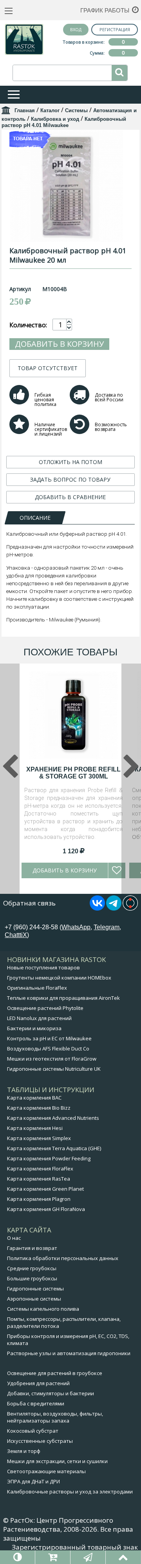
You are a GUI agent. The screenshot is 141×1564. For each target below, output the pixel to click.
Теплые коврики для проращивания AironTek (63, 997)
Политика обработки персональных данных (62, 1258)
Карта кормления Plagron (38, 1198)
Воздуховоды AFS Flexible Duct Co (48, 1048)
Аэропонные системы (34, 1298)
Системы (76, 110)
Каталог (50, 110)
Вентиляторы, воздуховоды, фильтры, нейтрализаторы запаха (55, 1417)
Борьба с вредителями (35, 1403)
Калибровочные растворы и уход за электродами (70, 1491)
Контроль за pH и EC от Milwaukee (49, 1038)
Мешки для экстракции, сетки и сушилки (57, 1461)
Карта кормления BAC (34, 1097)
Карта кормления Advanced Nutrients (53, 1117)
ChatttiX (16, 935)
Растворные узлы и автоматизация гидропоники (68, 1353)
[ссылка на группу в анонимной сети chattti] (130, 908)
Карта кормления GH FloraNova (46, 1209)
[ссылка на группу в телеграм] (113, 908)
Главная (24, 110)
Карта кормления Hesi (35, 1128)
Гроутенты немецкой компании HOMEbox (59, 977)
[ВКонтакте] (97, 908)
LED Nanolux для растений (39, 1018)
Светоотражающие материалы (46, 1471)
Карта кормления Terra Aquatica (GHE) (54, 1148)
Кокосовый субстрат (32, 1430)
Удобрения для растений (38, 1383)
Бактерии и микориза (34, 1028)
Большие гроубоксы (32, 1278)
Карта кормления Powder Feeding (48, 1158)
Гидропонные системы (35, 1288)
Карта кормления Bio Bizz (38, 1107)
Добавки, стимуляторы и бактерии (50, 1393)
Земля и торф (23, 1451)
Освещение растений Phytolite (45, 1007)
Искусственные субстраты (40, 1440)
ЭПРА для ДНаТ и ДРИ (33, 1481)
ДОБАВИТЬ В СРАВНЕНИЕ (70, 497)
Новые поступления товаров (43, 967)
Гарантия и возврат (32, 1248)
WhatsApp (75, 927)
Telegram (106, 927)
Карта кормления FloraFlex (40, 1168)
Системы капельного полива (43, 1308)
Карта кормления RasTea (38, 1178)
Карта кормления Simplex (39, 1138)
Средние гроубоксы (31, 1268)
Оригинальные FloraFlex (37, 987)
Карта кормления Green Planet (45, 1188)
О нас (14, 1237)
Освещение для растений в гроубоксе (54, 1373)
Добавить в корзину (59, 344)
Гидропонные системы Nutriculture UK (54, 1068)
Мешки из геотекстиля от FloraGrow (51, 1058)
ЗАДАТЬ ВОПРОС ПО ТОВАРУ (70, 479)
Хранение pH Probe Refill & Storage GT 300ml (73, 773)
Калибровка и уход (55, 119)
